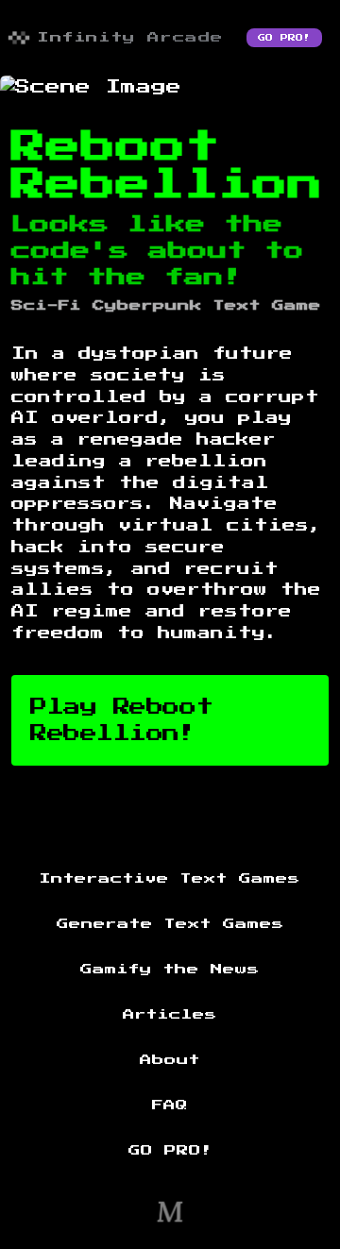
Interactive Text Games (170, 879)
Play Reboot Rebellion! (121, 720)
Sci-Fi (46, 306)
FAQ (170, 1105)
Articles (170, 1015)
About (170, 1060)
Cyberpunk (147, 306)
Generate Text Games (170, 924)
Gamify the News (170, 969)
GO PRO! (284, 38)
